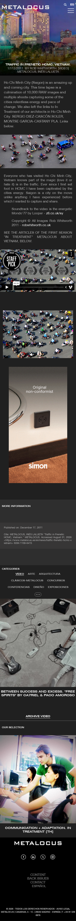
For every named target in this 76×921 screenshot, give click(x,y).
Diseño (39, 587)
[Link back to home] (25, 7)
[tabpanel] (38, 659)
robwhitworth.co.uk (36, 225)
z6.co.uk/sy (54, 213)
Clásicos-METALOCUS (27, 581)
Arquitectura (49, 574)
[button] (6, 658)
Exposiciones (58, 587)
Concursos (56, 581)
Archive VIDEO (38, 716)
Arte (31, 574)
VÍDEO (20, 574)
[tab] (20, 574)
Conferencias (19, 587)
